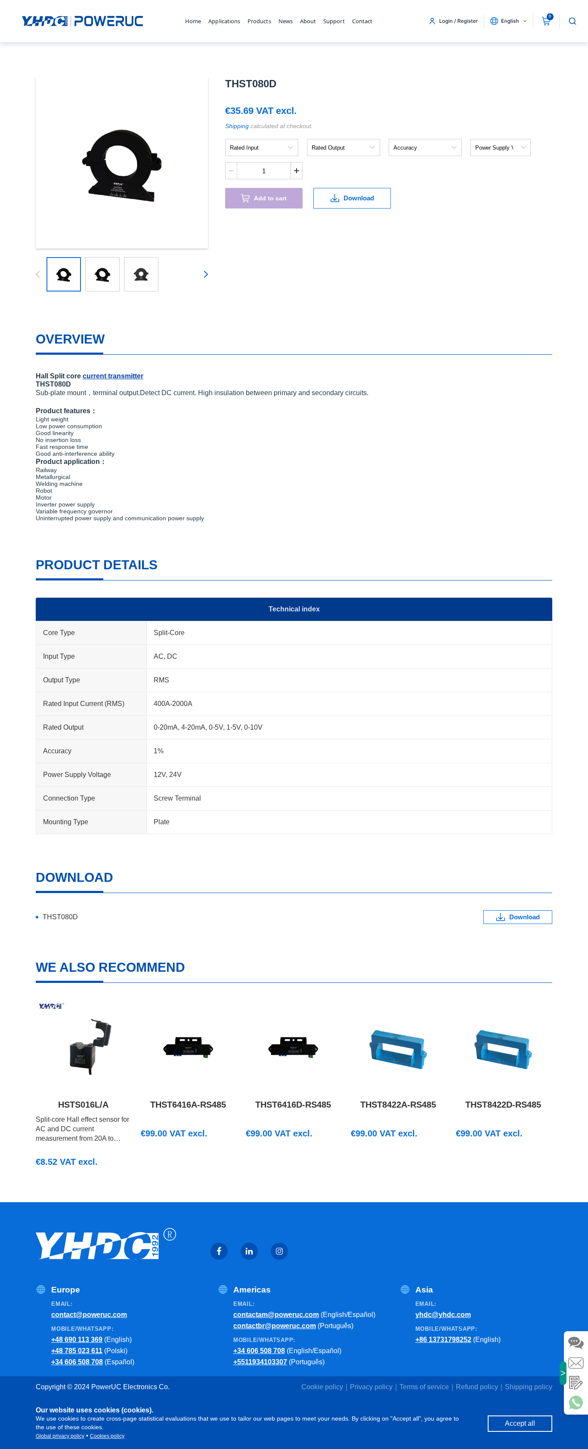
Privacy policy (371, 1387)
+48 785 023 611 (76, 1350)
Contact (362, 21)
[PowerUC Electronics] (82, 21)
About (308, 21)
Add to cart (270, 198)
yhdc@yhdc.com (443, 1314)
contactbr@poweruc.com (274, 1325)
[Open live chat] (576, 1343)
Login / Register (458, 21)
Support (333, 21)
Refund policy (477, 1387)
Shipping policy (528, 1387)
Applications (224, 21)
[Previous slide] (39, 274)
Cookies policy (107, 1436)
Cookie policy (322, 1387)
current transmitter (113, 376)
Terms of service (424, 1387)
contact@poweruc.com (89, 1314)
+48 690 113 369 (76, 1339)
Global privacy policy (60, 1436)
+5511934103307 (260, 1362)
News (286, 21)
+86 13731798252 (443, 1339)
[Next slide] (204, 274)
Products (259, 21)
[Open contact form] (576, 1383)
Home (193, 21)
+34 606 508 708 (77, 1362)
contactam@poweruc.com (276, 1314)
